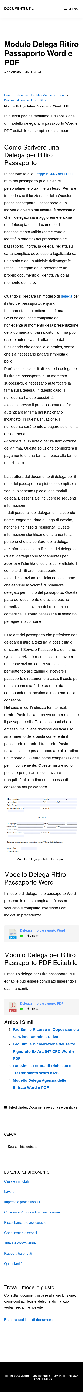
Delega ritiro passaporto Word (42, 930)
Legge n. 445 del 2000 (53, 174)
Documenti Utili (19, 8)
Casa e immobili (16, 1181)
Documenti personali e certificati (53, 1107)
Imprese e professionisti (22, 1202)
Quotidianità (13, 1264)
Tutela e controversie (20, 1243)
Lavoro (9, 1192)
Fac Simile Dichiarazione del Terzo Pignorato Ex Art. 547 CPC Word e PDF (44, 1051)
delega (66, 296)
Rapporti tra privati (18, 1253)
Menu (73, 9)
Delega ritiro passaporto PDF (41, 1003)
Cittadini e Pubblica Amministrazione (32, 1212)
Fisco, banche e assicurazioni (26, 1222)
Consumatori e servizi (20, 1233)
